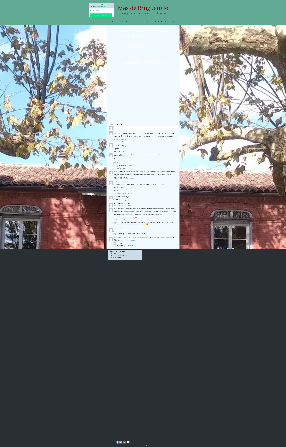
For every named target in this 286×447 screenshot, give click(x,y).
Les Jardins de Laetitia (131, 67)
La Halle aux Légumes (130, 63)
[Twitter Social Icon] (120, 442)
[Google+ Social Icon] (124, 442)
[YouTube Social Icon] (128, 442)
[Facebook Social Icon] (117, 442)
